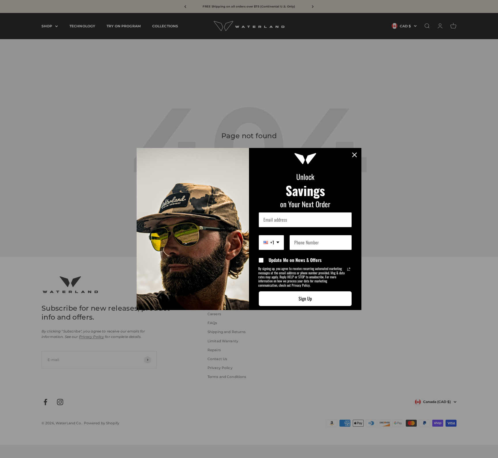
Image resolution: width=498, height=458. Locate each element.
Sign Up (305, 298)
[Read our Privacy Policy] (348, 269)
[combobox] (271, 242)
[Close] (354, 155)
